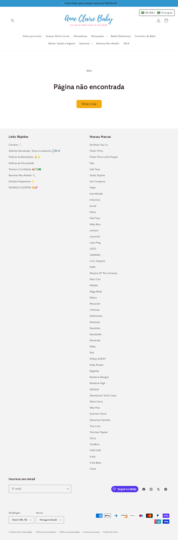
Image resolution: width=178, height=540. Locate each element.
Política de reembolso (46, 532)
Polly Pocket (96, 364)
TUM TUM (95, 450)
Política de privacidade (70, 532)
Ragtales (94, 371)
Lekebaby (95, 254)
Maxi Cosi (95, 279)
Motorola (95, 322)
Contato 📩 (15, 144)
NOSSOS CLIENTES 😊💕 (23, 187)
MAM (92, 267)
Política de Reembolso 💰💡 (24, 156)
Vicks (93, 456)
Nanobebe (96, 334)
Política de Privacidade (21, 163)
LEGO (93, 248)
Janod (93, 205)
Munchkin (95, 328)
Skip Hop (95, 407)
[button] (12, 20)
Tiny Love (95, 426)
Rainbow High (97, 383)
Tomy (93, 438)
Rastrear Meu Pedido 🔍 (22, 175)
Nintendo (95, 340)
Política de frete (110, 532)
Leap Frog (95, 242)
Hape (93, 187)
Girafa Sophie (97, 175)
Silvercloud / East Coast (103, 395)
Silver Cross (96, 401)
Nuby (93, 346)
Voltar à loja (89, 103)
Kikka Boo (95, 224)
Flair (92, 163)
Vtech (93, 468)
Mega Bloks (96, 291)
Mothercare (96, 315)
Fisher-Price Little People (104, 156)
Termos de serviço (91, 532)
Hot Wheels (96, 193)
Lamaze (94, 230)
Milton (93, 297)
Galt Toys (95, 169)
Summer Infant (98, 413)
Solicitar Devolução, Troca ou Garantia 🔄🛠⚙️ (34, 150)
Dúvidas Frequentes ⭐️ (21, 181)
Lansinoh (95, 236)
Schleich (94, 389)
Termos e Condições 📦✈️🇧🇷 (25, 169)
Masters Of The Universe (103, 273)
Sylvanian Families (100, 420)
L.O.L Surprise (97, 261)
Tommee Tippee (99, 432)
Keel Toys (95, 218)
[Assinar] (67, 489)
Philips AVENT (98, 358)
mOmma (95, 309)
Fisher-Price (96, 150)
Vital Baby (95, 462)
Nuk (92, 352)
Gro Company (97, 181)
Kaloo (93, 212)
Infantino (95, 199)
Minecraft (95, 303)
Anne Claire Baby (24, 532)
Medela (94, 285)
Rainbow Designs (99, 377)
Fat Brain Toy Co (99, 144)
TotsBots (95, 444)
